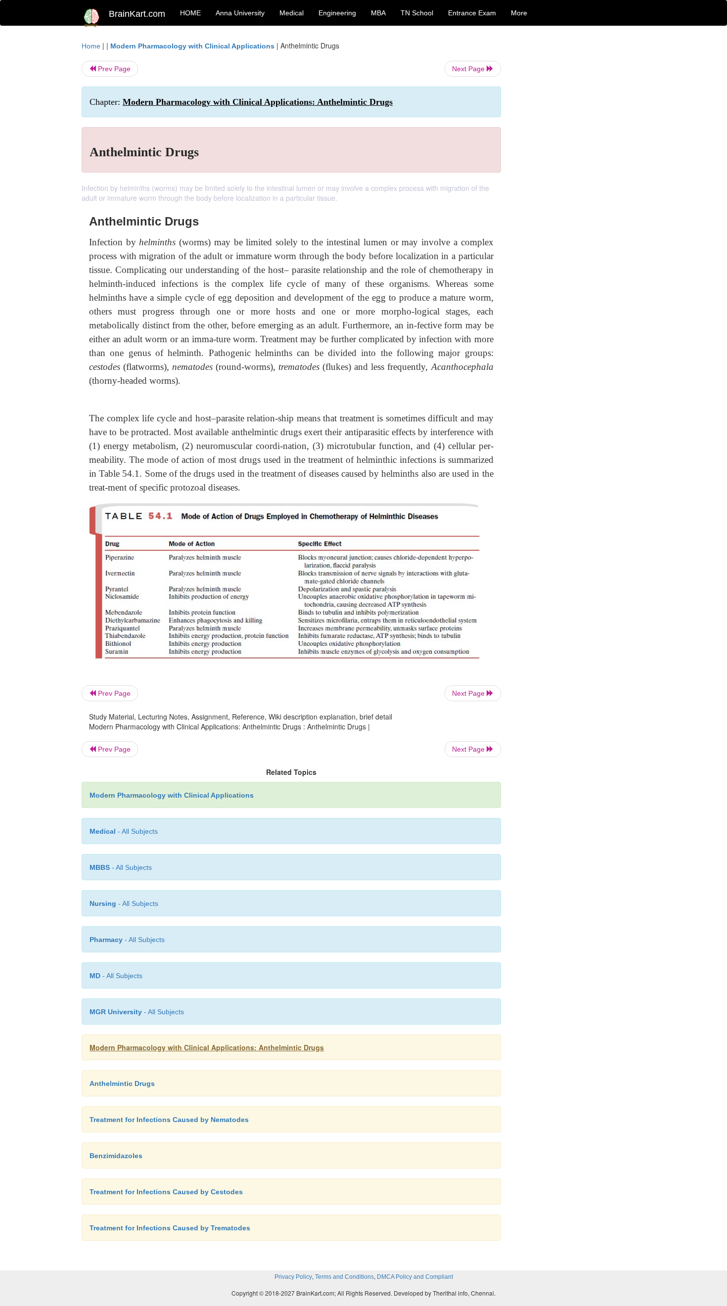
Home (91, 46)
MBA (378, 13)
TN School (417, 13)
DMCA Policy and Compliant (415, 1276)
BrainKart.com (137, 14)
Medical (291, 13)
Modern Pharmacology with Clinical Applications (192, 46)
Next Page (469, 69)
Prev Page (113, 69)
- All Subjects (124, 831)
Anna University (240, 13)
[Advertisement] (581, 189)
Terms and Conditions (344, 1276)
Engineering (337, 13)
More (519, 13)
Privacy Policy (293, 1276)
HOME (190, 13)
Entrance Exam (472, 13)
